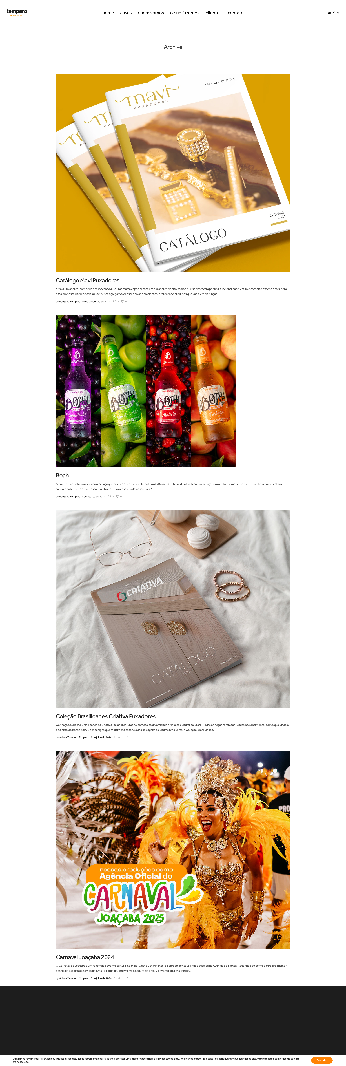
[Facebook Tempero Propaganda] (334, 12)
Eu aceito (322, 1060)
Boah (62, 475)
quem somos (148, 1012)
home (95, 1012)
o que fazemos (187, 1012)
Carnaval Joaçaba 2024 (85, 957)
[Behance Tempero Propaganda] (329, 12)
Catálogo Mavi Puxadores (87, 280)
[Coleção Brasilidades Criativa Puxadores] (173, 608)
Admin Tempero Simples (73, 737)
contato (248, 1012)
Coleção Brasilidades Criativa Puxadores (106, 716)
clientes (221, 1012)
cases (118, 1012)
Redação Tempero (69, 301)
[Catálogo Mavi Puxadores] (173, 173)
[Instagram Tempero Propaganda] (338, 12)
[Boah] (146, 390)
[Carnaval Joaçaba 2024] (173, 849)
